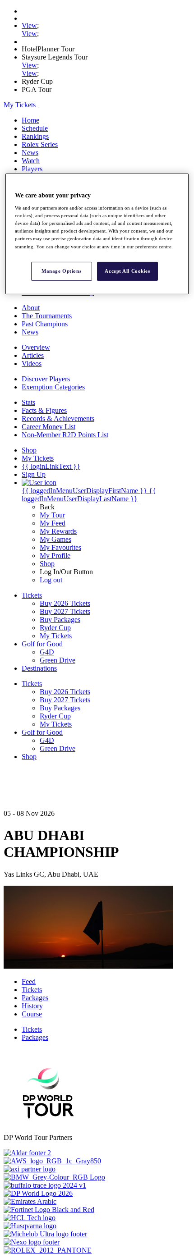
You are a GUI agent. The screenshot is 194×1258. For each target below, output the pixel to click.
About (31, 307)
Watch (31, 161)
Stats (28, 402)
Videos (32, 363)
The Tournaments (47, 316)
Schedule (35, 128)
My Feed (52, 523)
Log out (51, 580)
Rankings (35, 136)
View (29, 25)
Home (30, 120)
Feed (29, 981)
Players (32, 169)
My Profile (55, 555)
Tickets (32, 989)
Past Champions (45, 324)
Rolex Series (40, 144)
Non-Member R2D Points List (65, 435)
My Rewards (58, 531)
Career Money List (48, 426)
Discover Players (46, 379)
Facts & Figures (44, 410)
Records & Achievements (58, 418)
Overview (36, 347)
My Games (55, 539)
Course (32, 1014)
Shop (47, 563)
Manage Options (61, 271)
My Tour (52, 515)
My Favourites (60, 547)
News (30, 152)
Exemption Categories (53, 387)
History (32, 1006)
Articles (33, 355)
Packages (35, 998)
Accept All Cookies (127, 271)
